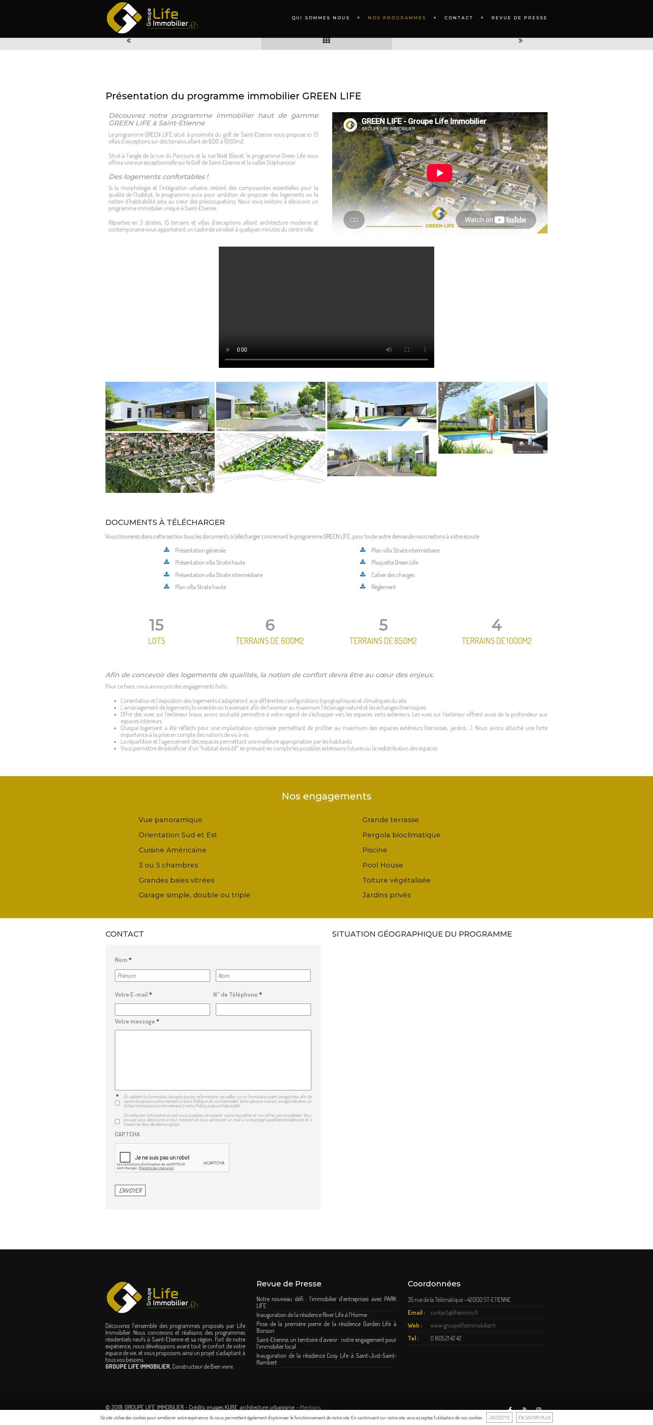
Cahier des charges (393, 575)
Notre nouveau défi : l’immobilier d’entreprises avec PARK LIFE (326, 1302)
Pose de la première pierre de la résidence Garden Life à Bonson (326, 1327)
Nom (123, 959)
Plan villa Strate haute (200, 587)
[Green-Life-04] (270, 406)
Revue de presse (520, 17)
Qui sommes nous (321, 17)
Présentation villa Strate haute (210, 562)
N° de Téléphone (237, 994)
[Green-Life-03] (160, 406)
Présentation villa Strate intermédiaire (219, 575)
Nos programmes (397, 17)
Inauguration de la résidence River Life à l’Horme (312, 1314)
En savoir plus (534, 1417)
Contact (459, 17)
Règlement (383, 587)
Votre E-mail (133, 994)
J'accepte (499, 1417)
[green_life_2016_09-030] (160, 463)
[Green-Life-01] (381, 453)
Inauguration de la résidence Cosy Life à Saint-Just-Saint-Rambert (326, 1359)
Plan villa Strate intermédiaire (405, 550)
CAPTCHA (127, 1134)
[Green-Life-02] (381, 405)
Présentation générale (200, 550)
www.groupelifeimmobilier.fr (463, 1325)
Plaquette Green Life (394, 562)
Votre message (137, 1021)
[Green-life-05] (493, 418)
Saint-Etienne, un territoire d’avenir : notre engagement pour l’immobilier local (326, 1343)
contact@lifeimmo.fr (454, 1312)
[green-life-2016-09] (270, 458)
